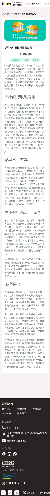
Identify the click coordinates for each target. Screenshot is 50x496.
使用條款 (6, 413)
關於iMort (7, 409)
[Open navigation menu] (3, 492)
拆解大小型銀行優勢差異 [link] (25, 13)
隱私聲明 (21, 413)
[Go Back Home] (5, 3)
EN (10, 492)
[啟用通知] (16, 492)
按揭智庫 (6, 13)
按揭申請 (21, 409)
